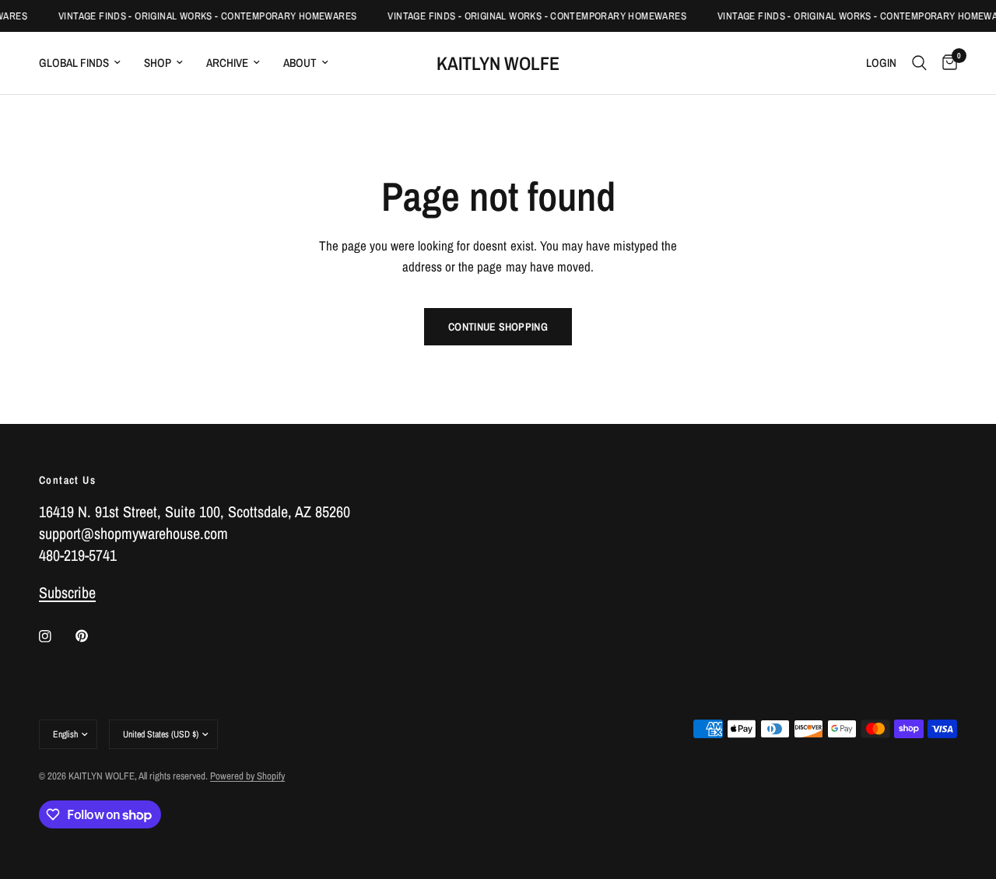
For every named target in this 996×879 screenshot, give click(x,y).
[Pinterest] (92, 636)
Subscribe (67, 592)
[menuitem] (85, 63)
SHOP (157, 62)
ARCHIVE (227, 62)
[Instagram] (56, 636)
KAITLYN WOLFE (498, 63)
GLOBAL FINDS (74, 62)
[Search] (919, 63)
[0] (946, 63)
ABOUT (300, 62)
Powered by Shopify (247, 776)
